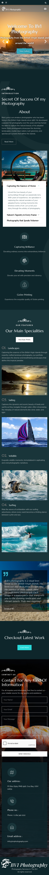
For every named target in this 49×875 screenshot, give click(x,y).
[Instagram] (6, 2)
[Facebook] (2, 2)
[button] (45, 2)
